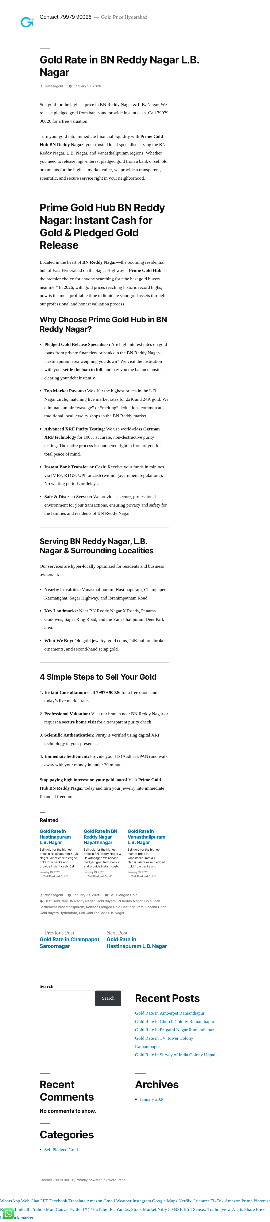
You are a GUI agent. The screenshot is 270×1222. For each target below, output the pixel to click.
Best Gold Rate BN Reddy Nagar (70, 901)
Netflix (185, 1201)
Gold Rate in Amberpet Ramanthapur (169, 1013)
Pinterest (262, 1201)
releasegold (54, 86)
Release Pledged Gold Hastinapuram (114, 907)
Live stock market (16, 1218)
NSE (178, 1209)
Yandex (123, 1209)
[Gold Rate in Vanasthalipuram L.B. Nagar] (150, 852)
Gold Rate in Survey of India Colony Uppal (175, 1055)
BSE (188, 1209)
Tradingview (219, 1209)
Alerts (237, 1209)
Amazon (94, 1201)
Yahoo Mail (44, 1209)
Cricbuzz (201, 1201)
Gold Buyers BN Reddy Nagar (119, 901)
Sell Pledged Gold (124, 895)
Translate (76, 1201)
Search (46, 986)
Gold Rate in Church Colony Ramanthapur (174, 1021)
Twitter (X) (79, 1209)
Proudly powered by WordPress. (101, 1180)
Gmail (109, 1201)
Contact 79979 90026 (66, 17)
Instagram (141, 1201)
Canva (62, 1209)
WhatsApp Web (15, 1201)
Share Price (254, 1209)
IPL (111, 1209)
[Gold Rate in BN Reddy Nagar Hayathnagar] (106, 852)
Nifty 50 (165, 1209)
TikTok (217, 1201)
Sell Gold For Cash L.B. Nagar (101, 913)
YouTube (98, 1209)
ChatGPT (39, 1201)
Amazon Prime (238, 1201)
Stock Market (143, 1209)
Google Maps (164, 1201)
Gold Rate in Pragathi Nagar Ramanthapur (174, 1030)
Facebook (58, 1201)
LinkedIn (23, 1209)
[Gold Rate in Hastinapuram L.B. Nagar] (62, 852)
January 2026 (152, 1099)
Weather (123, 1201)
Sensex (199, 1209)
